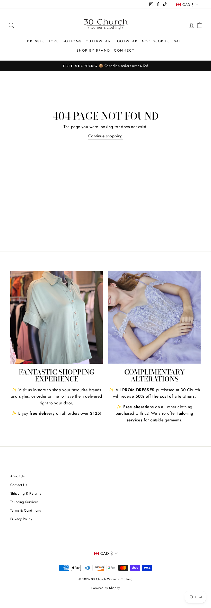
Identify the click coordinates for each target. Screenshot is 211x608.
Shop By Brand (93, 50)
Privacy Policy (21, 518)
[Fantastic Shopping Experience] (56, 317)
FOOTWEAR (126, 41)
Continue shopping (105, 136)
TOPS (54, 41)
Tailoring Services (24, 501)
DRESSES (36, 41)
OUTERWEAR (98, 41)
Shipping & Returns (25, 493)
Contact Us (18, 484)
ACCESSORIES (156, 41)
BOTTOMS (72, 41)
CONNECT (124, 50)
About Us (17, 476)
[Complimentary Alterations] (154, 317)
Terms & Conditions (25, 510)
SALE (179, 41)
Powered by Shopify (105, 588)
